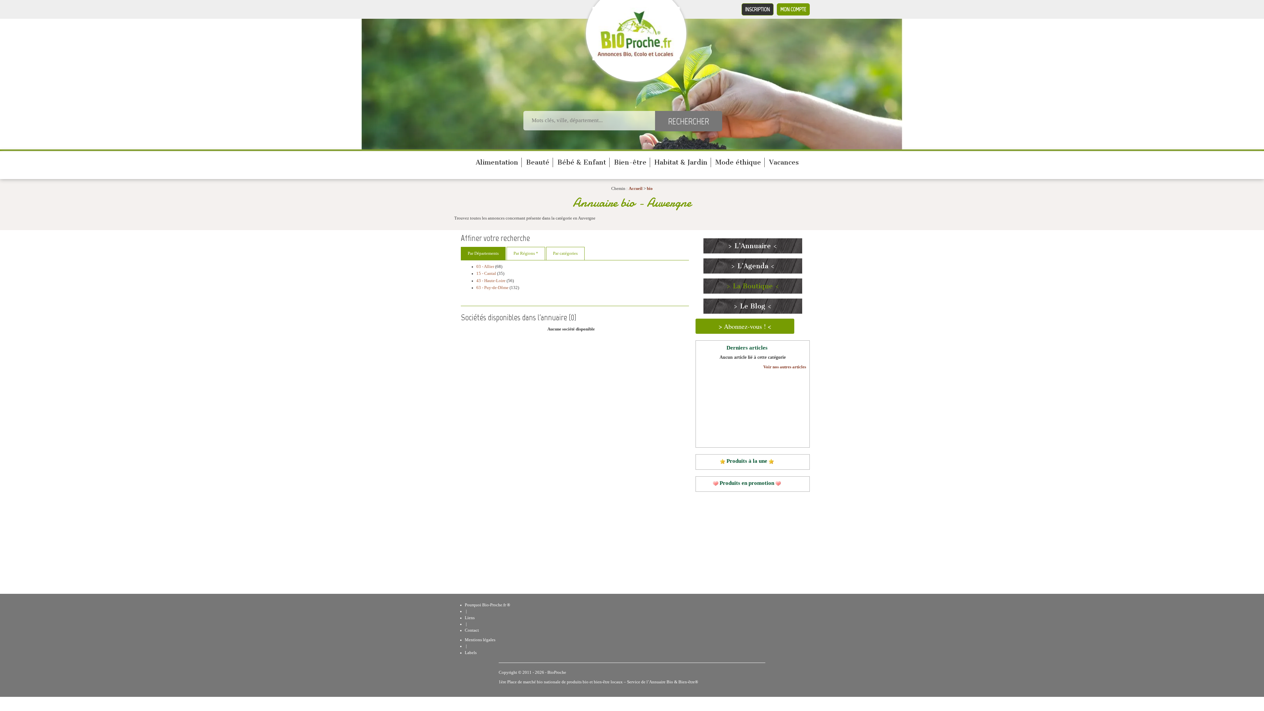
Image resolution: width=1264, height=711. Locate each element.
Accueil (636, 188)
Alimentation (497, 162)
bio (650, 188)
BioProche (556, 672)
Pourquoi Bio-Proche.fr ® (487, 605)
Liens (470, 618)
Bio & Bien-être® (682, 682)
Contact (472, 630)
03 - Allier (485, 266)
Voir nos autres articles (784, 367)
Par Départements (483, 253)
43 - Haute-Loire (491, 280)
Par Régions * (526, 253)
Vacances (784, 162)
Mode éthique (738, 162)
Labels (471, 652)
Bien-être (630, 162)
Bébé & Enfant (581, 162)
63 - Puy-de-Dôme (492, 287)
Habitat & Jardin (680, 162)
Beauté (537, 162)
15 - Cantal (486, 273)
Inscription (757, 9)
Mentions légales (480, 640)
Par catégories (565, 253)
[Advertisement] (580, 398)
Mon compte (793, 9)
